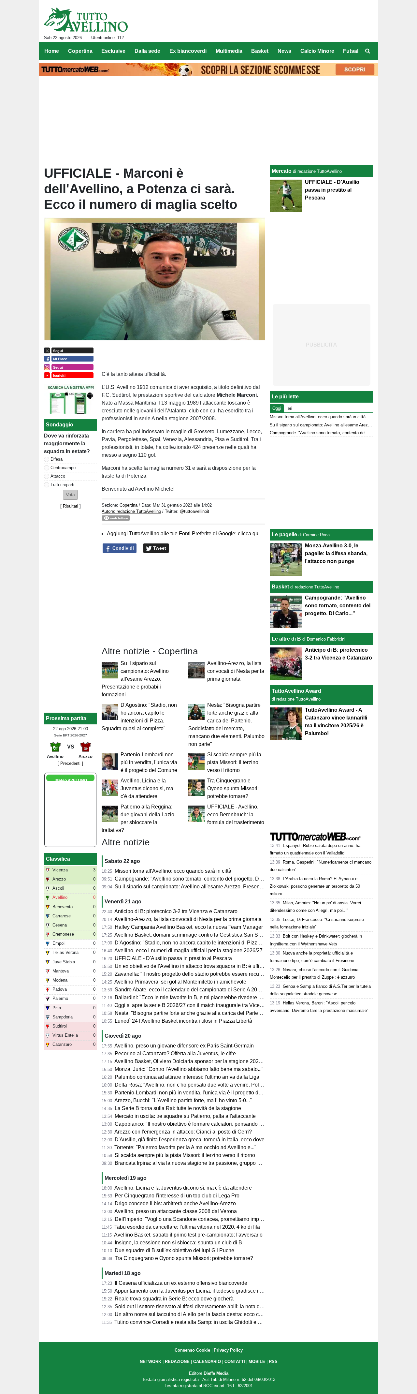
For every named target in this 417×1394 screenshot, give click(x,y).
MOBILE (257, 1361)
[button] (70, 495)
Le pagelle (284, 534)
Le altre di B (286, 639)
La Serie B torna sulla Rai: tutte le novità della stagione (178, 1108)
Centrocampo (63, 467)
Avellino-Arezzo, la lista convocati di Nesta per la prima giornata (235, 671)
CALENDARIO (207, 1361)
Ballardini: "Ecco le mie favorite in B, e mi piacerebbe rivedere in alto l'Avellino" (206, 997)
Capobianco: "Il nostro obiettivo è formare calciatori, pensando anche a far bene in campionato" (224, 1124)
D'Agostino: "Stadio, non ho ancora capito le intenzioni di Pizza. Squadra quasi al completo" (220, 942)
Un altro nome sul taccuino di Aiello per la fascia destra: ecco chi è (191, 1314)
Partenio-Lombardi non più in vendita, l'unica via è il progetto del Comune (149, 762)
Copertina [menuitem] (80, 51)
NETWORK (150, 1361)
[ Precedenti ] (70, 763)
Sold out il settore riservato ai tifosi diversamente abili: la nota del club (195, 1306)
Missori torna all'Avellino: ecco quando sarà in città (173, 871)
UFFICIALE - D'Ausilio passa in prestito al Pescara (173, 958)
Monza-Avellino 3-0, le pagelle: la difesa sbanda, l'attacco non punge (336, 553)
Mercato (282, 171)
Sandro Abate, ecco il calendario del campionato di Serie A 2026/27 (192, 989)
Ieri (289, 408)
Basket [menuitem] (259, 51)
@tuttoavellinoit (194, 511)
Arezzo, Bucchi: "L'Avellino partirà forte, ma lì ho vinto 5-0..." (183, 1100)
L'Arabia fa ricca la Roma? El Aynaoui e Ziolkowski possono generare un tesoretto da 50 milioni (315, 886)
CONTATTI (234, 1361)
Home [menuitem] (51, 51)
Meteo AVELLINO (71, 780)
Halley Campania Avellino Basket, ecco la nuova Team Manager (189, 927)
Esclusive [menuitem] (113, 51)
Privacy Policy (228, 1350)
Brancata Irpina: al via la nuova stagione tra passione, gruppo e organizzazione (206, 1163)
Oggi (276, 408)
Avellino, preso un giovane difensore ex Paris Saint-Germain (184, 1045)
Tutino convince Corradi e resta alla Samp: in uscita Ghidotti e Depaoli (195, 1322)
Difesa (56, 459)
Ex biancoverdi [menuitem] (188, 51)
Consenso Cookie (192, 1350)
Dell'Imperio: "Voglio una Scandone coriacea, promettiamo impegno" (194, 1219)
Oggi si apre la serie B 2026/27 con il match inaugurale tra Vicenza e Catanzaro (206, 1005)
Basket (280, 586)
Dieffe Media (216, 1373)
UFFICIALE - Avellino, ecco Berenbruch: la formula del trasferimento (235, 814)
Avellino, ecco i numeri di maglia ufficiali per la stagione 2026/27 (188, 950)
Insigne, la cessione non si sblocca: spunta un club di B (178, 1242)
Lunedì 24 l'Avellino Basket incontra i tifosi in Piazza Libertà (183, 1021)
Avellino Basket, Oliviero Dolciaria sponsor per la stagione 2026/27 (191, 1061)
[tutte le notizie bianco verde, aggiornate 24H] (86, 20)
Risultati (70, 506)
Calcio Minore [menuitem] (317, 51)
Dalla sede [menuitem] (147, 51)
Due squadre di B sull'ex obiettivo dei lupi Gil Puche (174, 1250)
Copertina (128, 505)
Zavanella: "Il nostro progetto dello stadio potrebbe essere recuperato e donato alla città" (216, 974)
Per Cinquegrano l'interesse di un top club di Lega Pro (177, 1195)
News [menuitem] (284, 51)
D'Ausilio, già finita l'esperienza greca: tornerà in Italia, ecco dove (190, 1139)
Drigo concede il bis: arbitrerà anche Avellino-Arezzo (175, 1203)
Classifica (58, 859)
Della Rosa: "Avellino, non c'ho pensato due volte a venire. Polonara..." (196, 1085)
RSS (273, 1361)
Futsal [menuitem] (350, 51)
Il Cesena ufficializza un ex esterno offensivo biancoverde (181, 1283)
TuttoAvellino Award (296, 691)
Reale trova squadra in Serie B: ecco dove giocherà (174, 1298)
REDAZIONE (177, 1361)
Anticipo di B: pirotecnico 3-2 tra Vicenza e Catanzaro (175, 911)
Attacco (57, 476)
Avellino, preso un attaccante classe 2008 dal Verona (175, 1211)
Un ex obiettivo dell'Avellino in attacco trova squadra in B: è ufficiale (192, 966)
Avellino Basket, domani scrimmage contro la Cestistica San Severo (192, 935)
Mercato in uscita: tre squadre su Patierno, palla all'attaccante (185, 1116)
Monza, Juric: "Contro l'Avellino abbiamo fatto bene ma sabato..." (189, 1069)
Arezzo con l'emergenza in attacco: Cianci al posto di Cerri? (183, 1131)
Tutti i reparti (62, 484)
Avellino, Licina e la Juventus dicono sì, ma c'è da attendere (147, 788)
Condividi (122, 548)
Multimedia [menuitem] (229, 51)
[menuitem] (367, 51)
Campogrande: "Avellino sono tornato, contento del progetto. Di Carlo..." (197, 879)
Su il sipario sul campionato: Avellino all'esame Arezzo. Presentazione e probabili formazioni (135, 678)
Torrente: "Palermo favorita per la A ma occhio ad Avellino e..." (185, 1147)
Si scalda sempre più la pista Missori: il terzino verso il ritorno (234, 762)
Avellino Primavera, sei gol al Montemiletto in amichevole (180, 982)
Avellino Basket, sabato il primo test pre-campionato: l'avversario (188, 1235)
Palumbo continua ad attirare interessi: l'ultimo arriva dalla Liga (187, 1077)
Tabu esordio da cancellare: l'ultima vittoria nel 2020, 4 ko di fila (187, 1227)
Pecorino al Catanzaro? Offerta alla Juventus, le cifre (175, 1053)
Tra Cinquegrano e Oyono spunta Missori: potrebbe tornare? (233, 788)
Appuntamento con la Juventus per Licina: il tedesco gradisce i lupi (191, 1291)
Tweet (159, 548)
